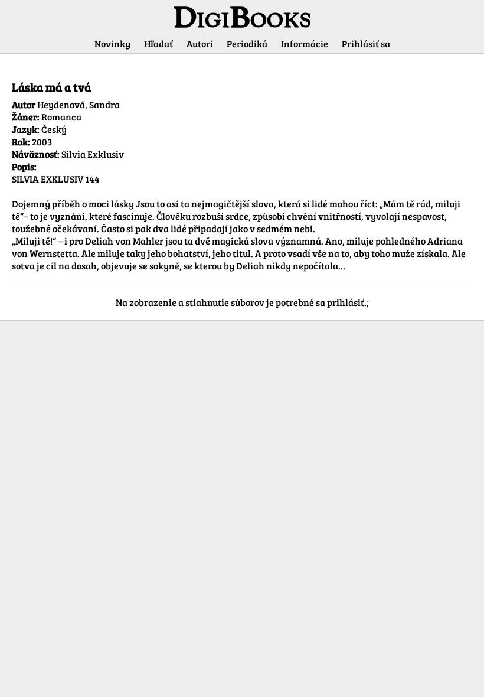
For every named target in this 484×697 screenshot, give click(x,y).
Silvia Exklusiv (92, 154)
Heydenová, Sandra (78, 104)
